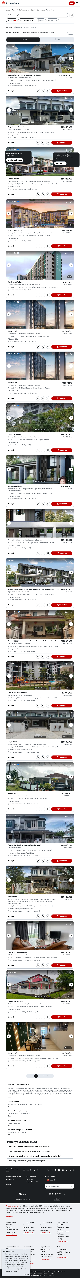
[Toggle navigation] (77, 3)
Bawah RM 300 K (25, 1114)
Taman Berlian (38, 1104)
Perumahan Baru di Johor (63, 1228)
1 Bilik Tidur (16, 1123)
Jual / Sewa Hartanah (63, 1252)
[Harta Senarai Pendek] (70, 46)
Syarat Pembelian (59, 1272)
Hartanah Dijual (28, 1222)
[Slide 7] (44, 70)
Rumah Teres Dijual (29, 1230)
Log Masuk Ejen (62, 1249)
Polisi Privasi (22, 1260)
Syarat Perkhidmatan (35, 1272)
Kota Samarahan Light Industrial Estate (20, 1104)
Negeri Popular (45, 1247)
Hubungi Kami (31, 1176)
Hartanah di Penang (46, 1257)
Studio (10, 1123)
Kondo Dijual (27, 1225)
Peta (58, 40)
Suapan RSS (61, 1254)
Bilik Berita (29, 1179)
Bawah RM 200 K (13, 1114)
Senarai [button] (24, 40)
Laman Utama (11, 10)
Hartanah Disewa (46, 1222)
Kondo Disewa (44, 1225)
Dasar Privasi (48, 1272)
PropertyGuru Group (13, 1176)
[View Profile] (11, 46)
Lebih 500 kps (12, 1132)
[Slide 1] (35, 70)
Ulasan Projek (10, 1232)
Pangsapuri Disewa (46, 1227)
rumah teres (31, 1090)
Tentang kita (10, 1179)
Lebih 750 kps (22, 1132)
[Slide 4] (41, 173)
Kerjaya (8, 1184)
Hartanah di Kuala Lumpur (45, 1250)
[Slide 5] (41, 70)
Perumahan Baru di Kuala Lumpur (63, 1233)
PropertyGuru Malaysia (11, 1223)
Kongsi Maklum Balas (32, 1182)
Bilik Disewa (44, 1230)
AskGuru (9, 1227)
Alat (58, 1247)
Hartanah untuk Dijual (27, 10)
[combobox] (37, 15)
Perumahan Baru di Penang (63, 1238)
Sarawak (40, 10)
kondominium (39, 1090)
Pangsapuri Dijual (28, 1227)
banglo (58, 1090)
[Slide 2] (36, 70)
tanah (66, 1090)
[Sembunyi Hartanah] (66, 46)
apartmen (47, 1090)
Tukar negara (50, 1177)
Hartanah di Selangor (47, 1254)
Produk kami (10, 1182)
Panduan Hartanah (12, 1230)
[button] (9, 27)
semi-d (53, 1090)
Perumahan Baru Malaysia (63, 1223)
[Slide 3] (38, 70)
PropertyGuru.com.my (13, 1206)
